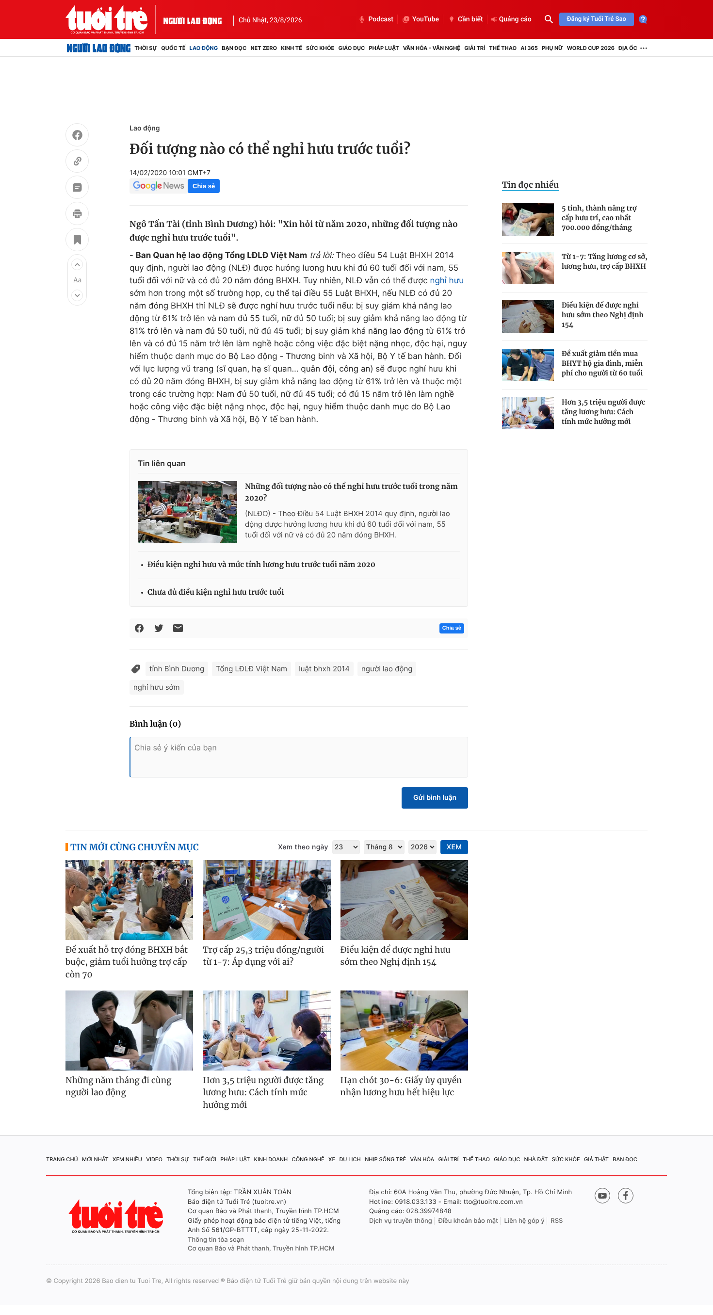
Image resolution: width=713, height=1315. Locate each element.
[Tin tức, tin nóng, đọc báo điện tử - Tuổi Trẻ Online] (114, 19)
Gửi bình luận (434, 798)
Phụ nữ (552, 48)
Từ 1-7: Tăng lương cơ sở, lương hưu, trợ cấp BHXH (605, 261)
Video (154, 1159)
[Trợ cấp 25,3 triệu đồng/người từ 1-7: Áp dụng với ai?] (266, 900)
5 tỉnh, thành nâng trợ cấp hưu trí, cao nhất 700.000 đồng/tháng (599, 218)
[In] (77, 215)
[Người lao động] (192, 19)
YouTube (425, 19)
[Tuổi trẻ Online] (116, 1216)
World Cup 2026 (591, 48)
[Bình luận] (77, 189)
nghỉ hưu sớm (156, 687)
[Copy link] (77, 162)
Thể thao (503, 48)
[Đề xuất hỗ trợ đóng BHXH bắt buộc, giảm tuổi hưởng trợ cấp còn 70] (129, 900)
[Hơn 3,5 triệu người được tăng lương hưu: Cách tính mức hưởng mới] (528, 413)
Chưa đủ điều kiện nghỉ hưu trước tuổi (215, 592)
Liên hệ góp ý (524, 1221)
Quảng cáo (515, 19)
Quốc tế (173, 48)
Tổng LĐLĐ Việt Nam (251, 668)
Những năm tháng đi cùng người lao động (118, 1086)
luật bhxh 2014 (324, 668)
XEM (454, 847)
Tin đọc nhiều (530, 184)
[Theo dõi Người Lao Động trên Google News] (159, 186)
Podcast (380, 19)
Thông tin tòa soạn (216, 1240)
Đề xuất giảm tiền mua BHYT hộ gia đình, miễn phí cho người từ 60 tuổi (602, 363)
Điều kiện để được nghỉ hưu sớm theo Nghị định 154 (603, 315)
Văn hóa (422, 1159)
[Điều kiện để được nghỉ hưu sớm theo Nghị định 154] (528, 316)
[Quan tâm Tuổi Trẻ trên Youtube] (602, 1195)
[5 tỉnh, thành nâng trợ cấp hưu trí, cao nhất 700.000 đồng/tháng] (528, 219)
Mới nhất (95, 1159)
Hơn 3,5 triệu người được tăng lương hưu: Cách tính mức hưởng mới (603, 412)
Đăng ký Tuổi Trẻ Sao (596, 19)
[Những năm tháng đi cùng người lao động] (129, 1030)
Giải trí (474, 48)
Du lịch (349, 1159)
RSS (557, 1221)
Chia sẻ (204, 186)
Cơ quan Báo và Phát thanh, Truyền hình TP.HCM (261, 1248)
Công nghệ (308, 1159)
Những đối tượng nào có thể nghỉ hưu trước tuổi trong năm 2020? (351, 492)
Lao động (204, 48)
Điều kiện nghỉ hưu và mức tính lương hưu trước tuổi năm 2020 (261, 564)
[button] (77, 264)
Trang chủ (62, 1159)
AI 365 (528, 48)
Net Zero (263, 48)
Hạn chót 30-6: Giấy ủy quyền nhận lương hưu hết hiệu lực (401, 1086)
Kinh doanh (271, 1159)
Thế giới (204, 1159)
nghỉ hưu (447, 281)
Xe (331, 1159)
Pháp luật (384, 48)
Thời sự (145, 48)
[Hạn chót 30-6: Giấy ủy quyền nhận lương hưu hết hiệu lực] (404, 1030)
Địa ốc (627, 48)
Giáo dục (352, 48)
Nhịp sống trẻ (385, 1159)
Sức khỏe (320, 48)
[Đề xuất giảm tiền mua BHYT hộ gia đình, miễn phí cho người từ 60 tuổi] (528, 365)
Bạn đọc (234, 48)
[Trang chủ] (98, 48)
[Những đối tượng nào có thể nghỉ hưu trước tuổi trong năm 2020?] (187, 512)
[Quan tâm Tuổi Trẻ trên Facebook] (625, 1195)
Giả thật (596, 1159)
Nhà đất (536, 1159)
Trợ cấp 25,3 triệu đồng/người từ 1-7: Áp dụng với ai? (263, 956)
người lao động (386, 668)
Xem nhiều (127, 1159)
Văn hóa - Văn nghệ (431, 48)
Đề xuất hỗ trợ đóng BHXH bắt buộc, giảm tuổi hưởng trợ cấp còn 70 (126, 962)
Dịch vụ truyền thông (400, 1221)
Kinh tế (291, 48)
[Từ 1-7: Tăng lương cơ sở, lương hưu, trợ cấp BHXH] (528, 268)
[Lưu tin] (77, 241)
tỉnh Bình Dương (176, 668)
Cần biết (470, 19)
